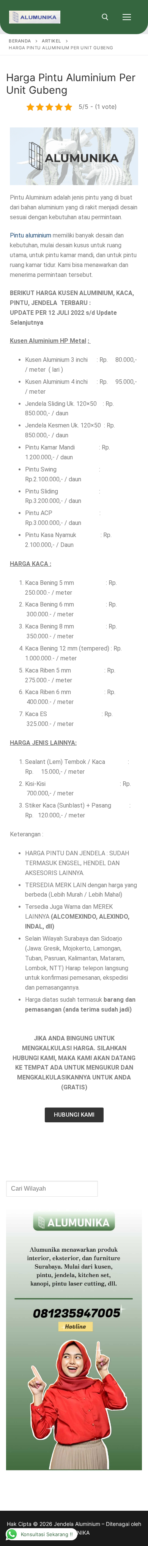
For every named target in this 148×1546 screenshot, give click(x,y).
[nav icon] (127, 17)
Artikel (51, 41)
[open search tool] (105, 17)
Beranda (20, 41)
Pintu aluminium (30, 235)
